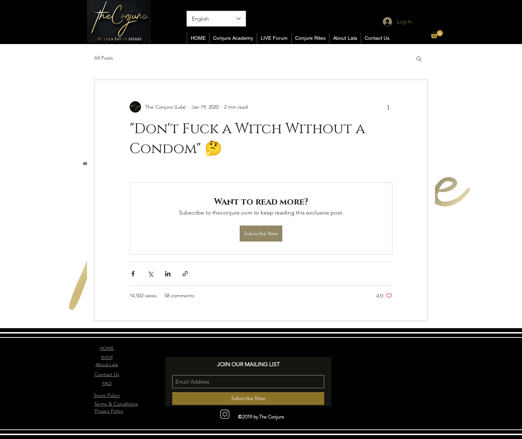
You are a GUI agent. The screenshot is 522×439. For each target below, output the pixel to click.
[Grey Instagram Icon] (224, 414)
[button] (437, 34)
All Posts (103, 58)
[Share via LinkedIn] (167, 273)
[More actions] (388, 107)
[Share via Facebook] (133, 273)
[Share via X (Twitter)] (150, 273)
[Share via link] (185, 273)
